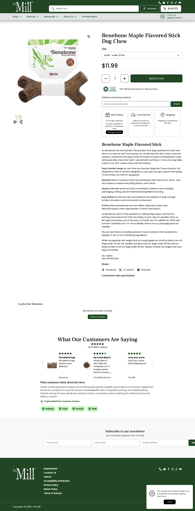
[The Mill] (23, 6)
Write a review (97, 316)
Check (176, 103)
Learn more (161, 496)
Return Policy (51, 489)
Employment (50, 468)
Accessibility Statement (57, 480)
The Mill (36, 506)
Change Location (114, 132)
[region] (53, 73)
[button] (171, 8)
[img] (98, 344)
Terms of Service (53, 493)
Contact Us (50, 472)
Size (104, 49)
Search (47, 476)
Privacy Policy (51, 485)
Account (152, 8)
